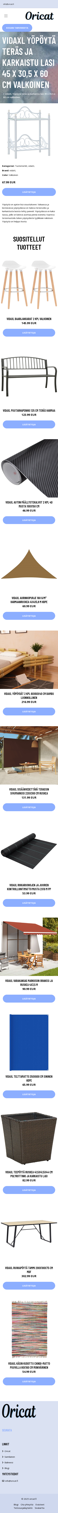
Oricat (7, 1451)
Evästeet (39, 1504)
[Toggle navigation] (6, 16)
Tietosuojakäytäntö (23, 1507)
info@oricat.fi (8, 4)
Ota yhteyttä (27, 1504)
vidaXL (31, 165)
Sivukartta (39, 1507)
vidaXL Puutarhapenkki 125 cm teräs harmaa (29, 410)
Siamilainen (10, 1456)
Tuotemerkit (21, 165)
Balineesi (9, 1462)
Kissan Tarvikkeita (17, 27)
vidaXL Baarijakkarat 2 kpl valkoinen (29, 319)
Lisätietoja (29, 192)
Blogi (7, 1468)
